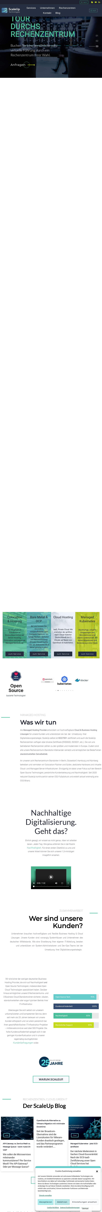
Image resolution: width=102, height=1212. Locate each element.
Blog (57, 12)
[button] (97, 1171)
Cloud (75, 1135)
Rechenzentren (67, 7)
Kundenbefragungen (23, 1043)
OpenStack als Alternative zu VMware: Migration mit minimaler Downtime (51, 1123)
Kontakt (47, 12)
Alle (6, 1135)
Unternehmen (47, 7)
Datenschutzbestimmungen (70, 1208)
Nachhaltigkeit (34, 848)
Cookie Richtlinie (53, 1208)
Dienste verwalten (45, 1195)
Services (31, 7)
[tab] (97, 36)
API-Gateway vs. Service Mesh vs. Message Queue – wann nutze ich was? (16, 1147)
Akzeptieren (45, 1202)
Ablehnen (62, 1202)
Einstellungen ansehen (84, 1202)
